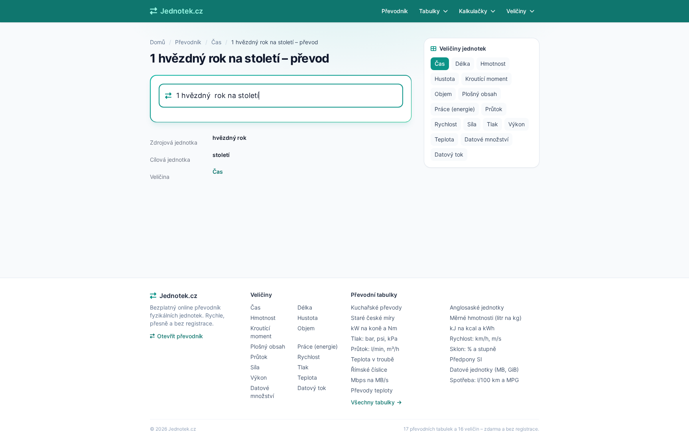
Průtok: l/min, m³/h (375, 348)
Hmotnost (493, 63)
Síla (471, 124)
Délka (462, 63)
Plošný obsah (479, 93)
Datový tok (449, 154)
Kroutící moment (486, 78)
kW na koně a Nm (374, 328)
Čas (216, 42)
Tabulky (429, 11)
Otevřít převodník (180, 336)
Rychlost (446, 124)
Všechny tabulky (373, 402)
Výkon (516, 124)
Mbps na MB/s (369, 379)
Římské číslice (369, 369)
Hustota (445, 78)
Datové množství (486, 139)
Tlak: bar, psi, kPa (374, 338)
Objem (443, 93)
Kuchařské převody (376, 307)
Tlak (492, 124)
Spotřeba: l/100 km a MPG (484, 379)
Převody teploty (372, 390)
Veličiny (516, 11)
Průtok (493, 109)
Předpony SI (466, 359)
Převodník (395, 11)
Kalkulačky (473, 11)
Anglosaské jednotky (477, 307)
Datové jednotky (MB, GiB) (484, 369)
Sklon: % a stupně (473, 348)
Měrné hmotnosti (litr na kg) (486, 317)
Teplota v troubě (372, 359)
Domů (157, 42)
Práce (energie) (455, 109)
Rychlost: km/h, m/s (475, 338)
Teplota (444, 139)
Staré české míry (373, 317)
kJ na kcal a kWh (472, 328)
